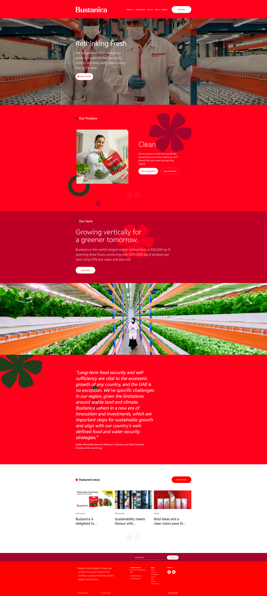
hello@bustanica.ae (136, 576)
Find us (150, 9)
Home (153, 570)
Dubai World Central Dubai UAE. (138, 570)
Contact (165, 9)
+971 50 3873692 (135, 579)
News (157, 9)
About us (130, 9)
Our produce (140, 9)
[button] (129, 195)
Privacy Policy (155, 584)
